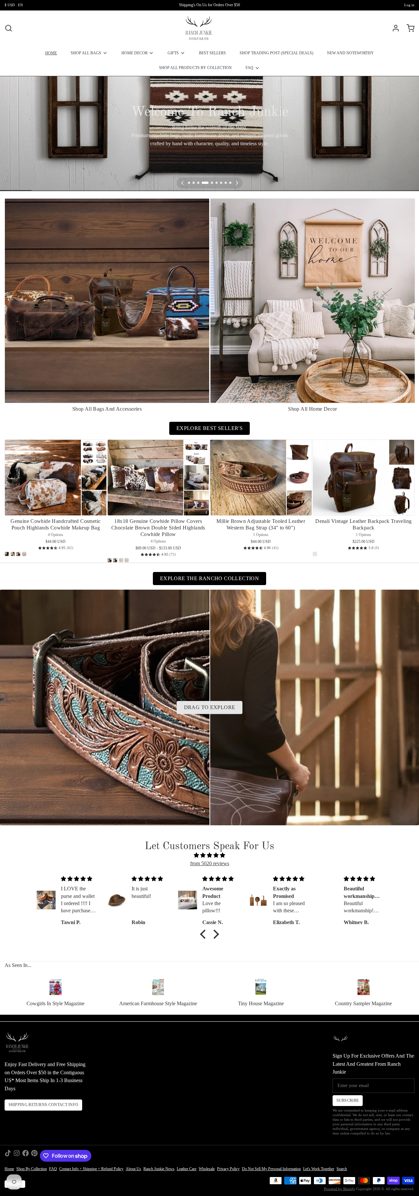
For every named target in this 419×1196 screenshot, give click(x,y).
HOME (51, 53)
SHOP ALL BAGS (86, 53)
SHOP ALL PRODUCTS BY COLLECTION (195, 67)
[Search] (8, 28)
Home (9, 1169)
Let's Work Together (318, 1169)
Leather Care (186, 1169)
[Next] (237, 183)
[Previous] (182, 183)
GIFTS (173, 53)
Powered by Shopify (339, 1189)
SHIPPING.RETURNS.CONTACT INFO (44, 1104)
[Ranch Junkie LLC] (198, 28)
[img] (209, 855)
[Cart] (408, 28)
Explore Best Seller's (209, 428)
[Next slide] (407, 207)
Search (342, 1169)
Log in (409, 5)
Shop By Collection (31, 1169)
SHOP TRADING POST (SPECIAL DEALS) (276, 53)
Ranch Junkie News (158, 1169)
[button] (204, 934)
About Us (133, 1169)
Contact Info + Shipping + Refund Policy (91, 1169)
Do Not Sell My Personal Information (271, 1169)
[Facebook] (25, 1156)
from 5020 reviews (209, 863)
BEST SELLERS (212, 53)
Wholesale (207, 1169)
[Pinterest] (34, 1156)
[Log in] (393, 28)
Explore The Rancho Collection (209, 578)
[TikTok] (8, 1156)
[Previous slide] (389, 207)
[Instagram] (16, 1156)
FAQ (249, 67)
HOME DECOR (134, 53)
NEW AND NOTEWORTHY (350, 53)
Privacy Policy (228, 1169)
